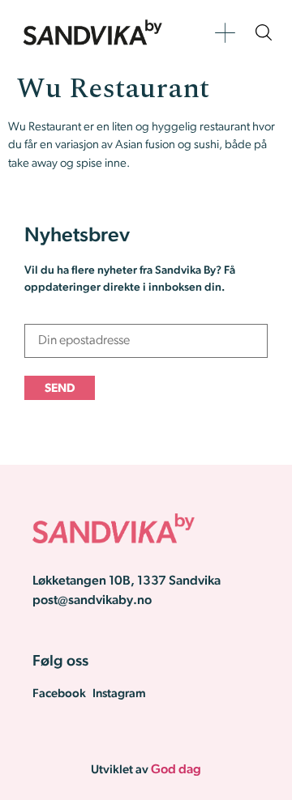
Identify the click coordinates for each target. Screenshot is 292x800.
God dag (176, 770)
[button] (225, 33)
